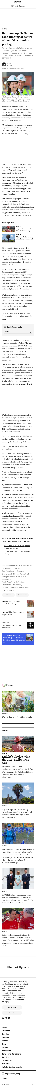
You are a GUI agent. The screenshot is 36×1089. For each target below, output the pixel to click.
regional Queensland (10, 588)
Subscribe (12, 1007)
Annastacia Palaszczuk (11, 565)
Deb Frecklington (8, 571)
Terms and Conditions (11, 1054)
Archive (5, 1057)
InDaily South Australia (12, 1067)
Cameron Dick (26, 565)
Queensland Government (11, 585)
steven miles (24, 588)
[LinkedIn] (9, 1018)
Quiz (4, 1044)
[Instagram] (6, 1018)
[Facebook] (3, 1018)
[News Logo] (18, 6)
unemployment (8, 590)
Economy (20, 571)
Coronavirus (6, 568)
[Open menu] (33, 6)
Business (6, 1031)
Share (8, 595)
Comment (22, 595)
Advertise (6, 1064)
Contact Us (7, 1060)
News (4, 1027)
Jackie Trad (24, 574)
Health (15, 574)
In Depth (5, 1037)
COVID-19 (16, 568)
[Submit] (30, 332)
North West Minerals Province (13, 582)
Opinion (5, 1034)
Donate (12, 1013)
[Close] (33, 1073)
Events (5, 1041)
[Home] (18, 2)
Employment (7, 574)
